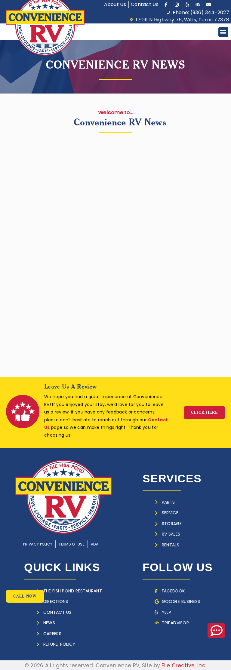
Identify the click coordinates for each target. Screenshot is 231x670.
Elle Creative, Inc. (184, 665)
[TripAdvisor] (197, 4)
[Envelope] (208, 4)
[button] (223, 32)
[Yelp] (187, 4)
